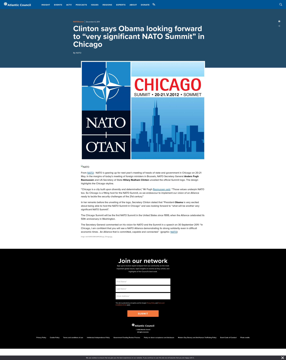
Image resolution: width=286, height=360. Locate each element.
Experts (121, 4)
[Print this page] (279, 21)
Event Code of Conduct (228, 337)
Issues (95, 4)
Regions (107, 4)
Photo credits (245, 337)
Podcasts (81, 4)
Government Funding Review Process (127, 337)
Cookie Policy (54, 337)
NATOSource (78, 21)
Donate (145, 4)
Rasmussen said (161, 189)
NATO (90, 172)
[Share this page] (279, 26)
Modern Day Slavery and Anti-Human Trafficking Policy (197, 337)
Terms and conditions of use (73, 337)
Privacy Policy (151, 303)
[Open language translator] (154, 4)
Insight (45, 4)
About (133, 4)
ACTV (69, 4)
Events (58, 4)
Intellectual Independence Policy (98, 337)
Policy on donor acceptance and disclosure (159, 337)
